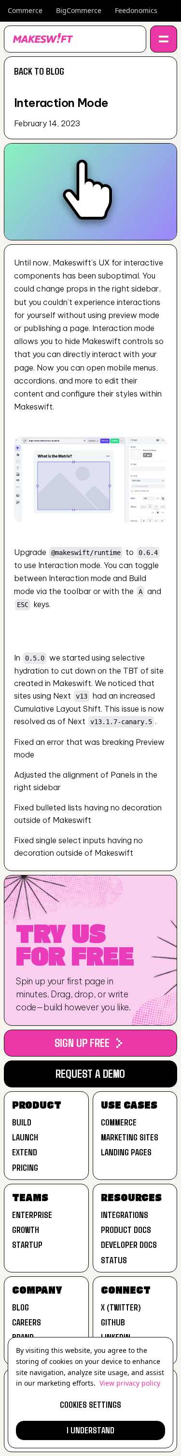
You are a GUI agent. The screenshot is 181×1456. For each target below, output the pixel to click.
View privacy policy (129, 1383)
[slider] (90, 515)
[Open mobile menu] (163, 39)
